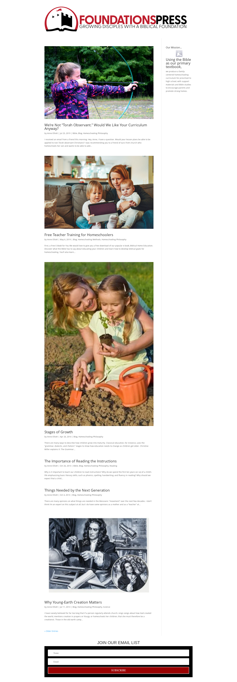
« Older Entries (51, 631)
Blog (80, 133)
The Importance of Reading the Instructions (80, 461)
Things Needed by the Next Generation (77, 490)
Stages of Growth (58, 431)
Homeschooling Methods (89, 239)
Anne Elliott (52, 133)
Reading (113, 465)
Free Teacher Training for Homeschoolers (78, 234)
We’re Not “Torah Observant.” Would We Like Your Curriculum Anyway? (95, 126)
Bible (75, 133)
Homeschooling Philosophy (95, 133)
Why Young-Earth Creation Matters (73, 602)
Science (106, 607)
